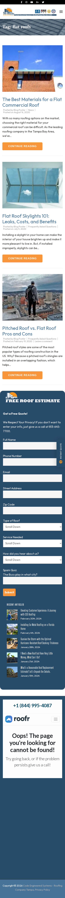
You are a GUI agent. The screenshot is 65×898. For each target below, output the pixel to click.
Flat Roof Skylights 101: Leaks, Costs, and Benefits (29, 219)
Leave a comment (43, 341)
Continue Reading (22, 146)
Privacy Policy (42, 889)
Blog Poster (20, 110)
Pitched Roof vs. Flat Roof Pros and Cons (29, 331)
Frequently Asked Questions (42, 226)
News (31, 110)
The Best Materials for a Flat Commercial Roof (32, 102)
